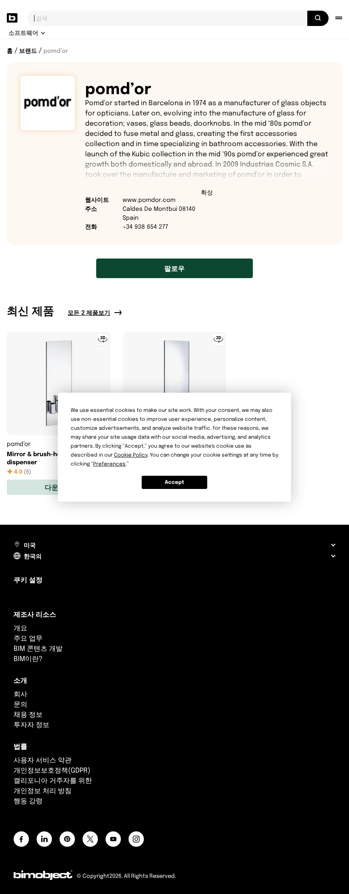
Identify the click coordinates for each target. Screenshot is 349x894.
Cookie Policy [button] (130, 454)
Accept (174, 482)
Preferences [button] (109, 463)
